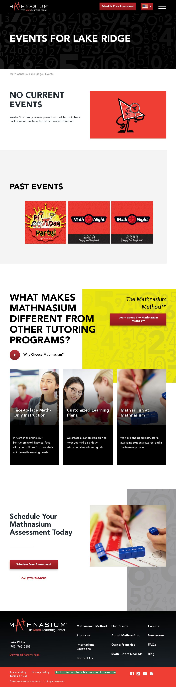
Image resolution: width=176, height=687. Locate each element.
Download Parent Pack (25, 655)
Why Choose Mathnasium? (43, 354)
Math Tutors (126, 654)
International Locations (86, 647)
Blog (151, 654)
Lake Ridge (36, 74)
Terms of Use (19, 676)
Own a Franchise (123, 644)
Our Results (119, 626)
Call (33, 578)
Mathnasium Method (92, 626)
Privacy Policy (40, 672)
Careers (153, 626)
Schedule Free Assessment (118, 6)
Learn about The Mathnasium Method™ (138, 319)
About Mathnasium (125, 635)
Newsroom (156, 635)
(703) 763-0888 (20, 646)
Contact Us (85, 658)
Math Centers (18, 74)
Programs (84, 635)
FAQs (152, 644)
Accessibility (18, 672)
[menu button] (147, 6)
